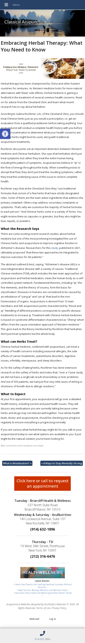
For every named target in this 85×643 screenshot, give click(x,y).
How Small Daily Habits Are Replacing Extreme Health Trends (43, 593)
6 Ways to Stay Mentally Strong (61, 463)
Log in (52, 619)
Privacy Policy (59, 608)
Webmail (34, 619)
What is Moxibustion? (17, 463)
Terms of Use (43, 608)
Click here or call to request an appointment (43, 483)
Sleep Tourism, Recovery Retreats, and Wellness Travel (42, 590)
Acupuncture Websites (18, 604)
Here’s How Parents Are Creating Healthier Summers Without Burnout (43, 586)
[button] (5, 134)
